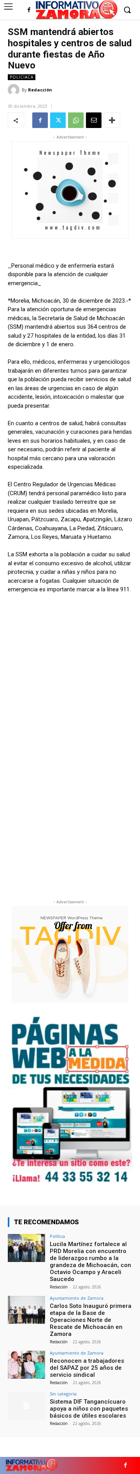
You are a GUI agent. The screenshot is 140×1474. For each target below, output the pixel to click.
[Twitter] (58, 120)
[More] (112, 120)
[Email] (94, 120)
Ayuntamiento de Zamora (76, 1298)
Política (57, 1236)
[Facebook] (29, 10)
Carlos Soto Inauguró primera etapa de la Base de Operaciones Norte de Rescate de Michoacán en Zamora (90, 1319)
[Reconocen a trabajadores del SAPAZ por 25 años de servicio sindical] (26, 1365)
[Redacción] (15, 90)
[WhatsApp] (76, 120)
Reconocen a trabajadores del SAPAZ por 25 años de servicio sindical (87, 1367)
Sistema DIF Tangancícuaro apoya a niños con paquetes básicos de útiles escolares (89, 1408)
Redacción (40, 90)
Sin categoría (63, 1394)
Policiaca (21, 77)
